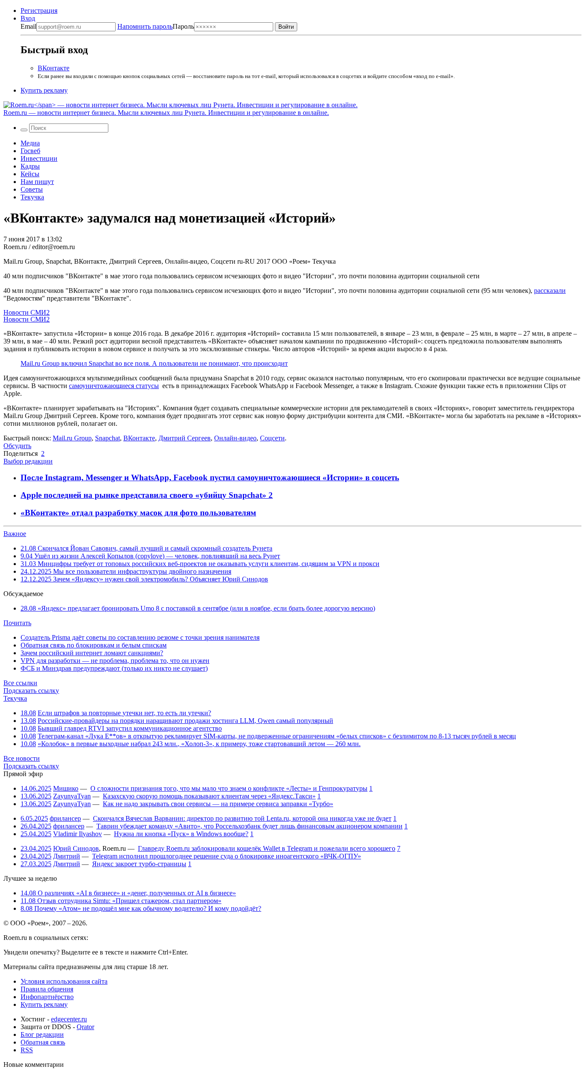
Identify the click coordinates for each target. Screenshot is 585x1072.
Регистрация (39, 10)
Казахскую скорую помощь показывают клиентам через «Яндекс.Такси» (209, 796)
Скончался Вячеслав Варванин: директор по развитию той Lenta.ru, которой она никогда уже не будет (242, 818)
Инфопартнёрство (47, 996)
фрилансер (65, 818)
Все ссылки (20, 683)
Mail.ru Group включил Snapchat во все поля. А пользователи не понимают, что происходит (154, 363)
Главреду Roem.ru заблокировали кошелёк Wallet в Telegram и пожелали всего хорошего (266, 848)
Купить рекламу (44, 90)
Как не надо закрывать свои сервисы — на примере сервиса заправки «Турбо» (218, 803)
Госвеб (30, 150)
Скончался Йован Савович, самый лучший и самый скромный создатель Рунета (146, 548)
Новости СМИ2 (26, 312)
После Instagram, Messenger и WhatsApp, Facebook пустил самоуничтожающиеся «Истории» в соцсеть (210, 477)
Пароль (155, 26)
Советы (32, 189)
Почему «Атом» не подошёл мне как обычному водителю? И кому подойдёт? (141, 908)
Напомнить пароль (145, 26)
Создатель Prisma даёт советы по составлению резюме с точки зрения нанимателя (140, 637)
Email (28, 26)
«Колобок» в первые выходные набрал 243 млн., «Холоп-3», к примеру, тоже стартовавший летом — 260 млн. (199, 743)
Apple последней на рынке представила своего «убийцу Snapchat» (145, 495)
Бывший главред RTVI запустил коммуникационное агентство (130, 728)
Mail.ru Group (72, 438)
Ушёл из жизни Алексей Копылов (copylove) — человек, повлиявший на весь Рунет (150, 556)
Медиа (30, 143)
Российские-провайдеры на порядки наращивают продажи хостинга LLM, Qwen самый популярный (185, 720)
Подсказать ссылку (31, 690)
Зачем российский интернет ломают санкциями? (92, 652)
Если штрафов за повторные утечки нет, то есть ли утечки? (124, 713)
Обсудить (17, 445)
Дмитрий (66, 856)
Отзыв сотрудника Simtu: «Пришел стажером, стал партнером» (121, 900)
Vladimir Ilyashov (77, 833)
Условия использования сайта (64, 981)
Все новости (21, 758)
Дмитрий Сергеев (184, 438)
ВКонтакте (53, 68)
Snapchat (107, 438)
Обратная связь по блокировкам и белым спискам (94, 645)
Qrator (85, 1026)
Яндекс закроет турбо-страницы (139, 863)
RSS (27, 1050)
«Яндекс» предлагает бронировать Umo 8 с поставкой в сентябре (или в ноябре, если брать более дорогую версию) (198, 608)
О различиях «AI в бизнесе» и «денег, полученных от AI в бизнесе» (128, 893)
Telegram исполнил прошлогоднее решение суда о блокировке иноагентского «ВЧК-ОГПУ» (226, 856)
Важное (14, 533)
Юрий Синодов (76, 848)
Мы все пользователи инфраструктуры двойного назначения (126, 571)
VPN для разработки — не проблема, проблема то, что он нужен (115, 660)
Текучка (32, 197)
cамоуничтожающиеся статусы (114, 385)
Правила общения (47, 989)
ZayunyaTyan (72, 796)
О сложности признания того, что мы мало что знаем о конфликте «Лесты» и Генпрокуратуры (228, 788)
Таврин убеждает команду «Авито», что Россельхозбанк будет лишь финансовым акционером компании (249, 826)
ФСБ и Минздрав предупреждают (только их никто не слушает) (114, 668)
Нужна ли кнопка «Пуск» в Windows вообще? (181, 833)
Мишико (65, 788)
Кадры (30, 166)
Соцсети (272, 438)
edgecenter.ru (69, 1019)
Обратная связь (43, 1042)
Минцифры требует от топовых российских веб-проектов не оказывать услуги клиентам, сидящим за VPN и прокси (200, 563)
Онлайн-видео (235, 438)
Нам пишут (37, 181)
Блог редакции (42, 1034)
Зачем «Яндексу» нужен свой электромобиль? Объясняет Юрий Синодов (144, 579)
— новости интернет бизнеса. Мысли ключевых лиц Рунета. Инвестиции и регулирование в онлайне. (166, 112)
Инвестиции (39, 158)
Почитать (17, 622)
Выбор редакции (28, 461)
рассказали (550, 290)
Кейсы (30, 174)
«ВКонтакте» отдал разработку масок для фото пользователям (138, 512)
